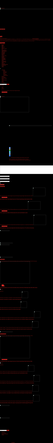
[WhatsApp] (26, 150)
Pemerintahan (4, 58)
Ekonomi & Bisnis (4, 48)
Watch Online (2, 85)
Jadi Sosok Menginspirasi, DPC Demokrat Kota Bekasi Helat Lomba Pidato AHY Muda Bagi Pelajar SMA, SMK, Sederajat (18, 261)
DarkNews (13, 442)
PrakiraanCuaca (4, 61)
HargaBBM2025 (4, 50)
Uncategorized (4, 65)
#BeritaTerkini (3, 39)
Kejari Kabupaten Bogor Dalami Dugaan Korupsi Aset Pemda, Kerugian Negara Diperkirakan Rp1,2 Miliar (16, 195)
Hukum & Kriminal (4, 92)
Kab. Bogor (3, 52)
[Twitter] (26, 151)
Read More (1, 291)
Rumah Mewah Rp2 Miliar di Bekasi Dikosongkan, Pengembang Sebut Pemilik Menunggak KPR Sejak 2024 (16, 402)
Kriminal (11, 40)
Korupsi (7, 40)
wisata (3, 66)
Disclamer (3, 432)
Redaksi (3, 434)
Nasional (3, 56)
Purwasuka (3, 63)
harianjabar (35, 39)
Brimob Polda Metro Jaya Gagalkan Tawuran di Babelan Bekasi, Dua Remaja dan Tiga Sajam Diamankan (16, 391)
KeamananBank (21, 157)
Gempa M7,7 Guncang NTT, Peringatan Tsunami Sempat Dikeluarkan (11, 297)
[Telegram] (26, 153)
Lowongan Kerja (4, 55)
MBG (15, 40)
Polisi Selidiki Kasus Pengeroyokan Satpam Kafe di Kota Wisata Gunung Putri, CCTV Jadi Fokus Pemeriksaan (16, 224)
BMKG (2, 46)
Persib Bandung (42, 40)
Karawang (3, 53)
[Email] (26, 149)
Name (1, 175)
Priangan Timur (5, 75)
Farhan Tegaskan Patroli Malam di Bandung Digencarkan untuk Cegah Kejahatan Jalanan (14, 209)
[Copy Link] (26, 154)
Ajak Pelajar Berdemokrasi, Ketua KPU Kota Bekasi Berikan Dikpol (10, 307)
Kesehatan (3, 54)
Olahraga (3, 57)
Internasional (3, 51)
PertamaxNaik (4, 59)
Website (1, 180)
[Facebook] (26, 147)
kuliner (3, 81)
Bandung (3, 44)
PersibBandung (38, 40)
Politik (3, 60)
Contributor (3, 96)
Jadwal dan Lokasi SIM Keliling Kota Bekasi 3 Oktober (19, 159)
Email (1, 177)
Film (2, 49)
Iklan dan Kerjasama (5, 433)
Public (2, 62)
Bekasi (3, 45)
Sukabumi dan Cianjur (5, 64)
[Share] (26, 155)
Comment (2, 164)
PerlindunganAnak (33, 40)
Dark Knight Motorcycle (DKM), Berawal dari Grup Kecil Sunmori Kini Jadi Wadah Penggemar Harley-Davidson (17, 317)
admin (2, 289)
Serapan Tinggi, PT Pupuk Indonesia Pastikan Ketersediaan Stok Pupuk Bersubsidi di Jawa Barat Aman (16, 327)
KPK (9, 40)
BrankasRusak (13, 157)
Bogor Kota (5, 71)
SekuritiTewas (27, 157)
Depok (3, 47)
